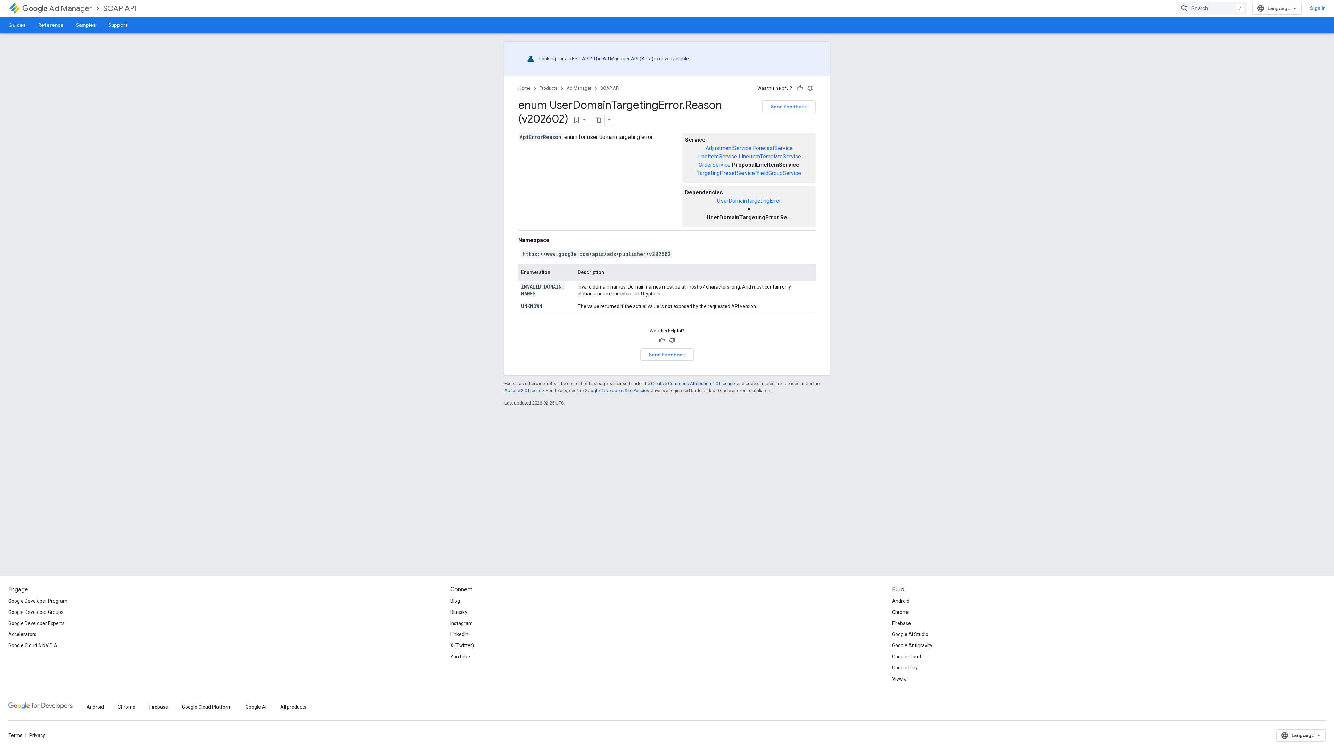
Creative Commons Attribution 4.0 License (693, 383)
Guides (17, 25)
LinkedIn (459, 634)
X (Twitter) (462, 645)
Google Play (905, 667)
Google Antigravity (912, 645)
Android (900, 601)
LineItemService (717, 156)
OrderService (715, 164)
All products (293, 707)
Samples (86, 25)
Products (549, 88)
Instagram (461, 623)
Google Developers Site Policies (617, 390)
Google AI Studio (910, 634)
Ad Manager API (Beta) (628, 58)
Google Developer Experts (36, 623)
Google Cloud (906, 656)
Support (117, 25)
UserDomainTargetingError (749, 201)
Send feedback (789, 106)
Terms (15, 735)
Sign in (1318, 8)
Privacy (37, 735)
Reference (51, 25)
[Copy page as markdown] (598, 120)
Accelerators (22, 634)
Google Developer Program (37, 601)
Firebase (901, 623)
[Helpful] (800, 88)
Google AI (256, 707)
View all (900, 679)
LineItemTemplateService (770, 156)
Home (524, 88)
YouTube (460, 656)
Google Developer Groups (36, 612)
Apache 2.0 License (524, 390)
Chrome (901, 612)
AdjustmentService (728, 148)
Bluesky (458, 612)
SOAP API (120, 8)
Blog (455, 601)
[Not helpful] (810, 88)
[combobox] (1212, 8)
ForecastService (773, 148)
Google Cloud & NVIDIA (32, 645)
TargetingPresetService (726, 173)
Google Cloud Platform (207, 707)
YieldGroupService (778, 173)
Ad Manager (70, 8)
